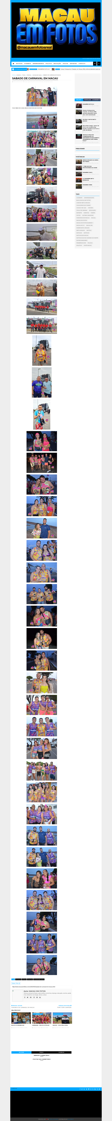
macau (93, 217)
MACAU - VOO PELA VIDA (60, 1025)
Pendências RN (81, 242)
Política (79, 245)
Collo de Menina (82, 210)
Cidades (90, 207)
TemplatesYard (53, 1119)
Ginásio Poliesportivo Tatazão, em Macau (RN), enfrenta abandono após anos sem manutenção (44, 69)
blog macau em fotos (84, 200)
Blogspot (71, 1119)
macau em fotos (82, 220)
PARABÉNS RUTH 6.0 (88, 104)
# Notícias (30, 979)
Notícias (19, 63)
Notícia (89, 230)
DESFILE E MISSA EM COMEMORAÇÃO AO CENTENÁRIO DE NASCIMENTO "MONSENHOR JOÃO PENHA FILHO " (91, 137)
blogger (21, 1052)
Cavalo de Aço (81, 207)
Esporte (79, 212)
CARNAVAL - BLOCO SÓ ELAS (40, 1025)
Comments (96, 99)
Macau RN (89, 225)
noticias (79, 232)
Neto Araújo (81, 230)
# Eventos (18, 979)
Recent (79, 99)
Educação (57, 63)
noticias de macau (37, 75)
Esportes (73, 63)
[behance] (95, 1089)
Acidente (27, 63)
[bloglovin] (89, 1089)
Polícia (65, 63)
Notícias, (41, 81)
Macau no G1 (80, 225)
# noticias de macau (39, 979)
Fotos (23, 75)
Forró (93, 212)
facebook (61, 1052)
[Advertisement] (26, 1103)
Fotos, (37, 81)
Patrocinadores (82, 240)
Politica (49, 63)
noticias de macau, (48, 81)
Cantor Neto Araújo (83, 202)
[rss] (93, 1089)
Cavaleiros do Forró (80, 69)
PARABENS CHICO (87, 172)
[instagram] (97, 1089)
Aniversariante (38, 63)
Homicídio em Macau (83, 217)
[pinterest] (86, 1089)
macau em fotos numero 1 (85, 222)
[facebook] (80, 1089)
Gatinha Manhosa (88, 215)
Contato (82, 63)
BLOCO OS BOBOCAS (17, 1025)
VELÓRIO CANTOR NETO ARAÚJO (95, 69)
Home (13, 75)
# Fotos (24, 979)
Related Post (15, 1010)
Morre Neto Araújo (83, 227)
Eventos (19, 75)
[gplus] (84, 1089)
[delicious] (99, 1089)
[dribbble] (91, 1089)
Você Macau (88, 245)
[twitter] (82, 1089)
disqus (41, 1052)
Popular (87, 99)
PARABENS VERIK (87, 184)
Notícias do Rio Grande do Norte (87, 237)
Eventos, (33, 81)
